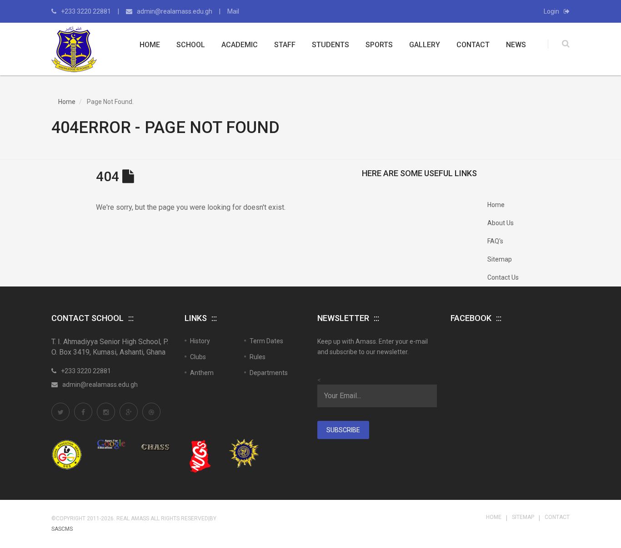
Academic (239, 44)
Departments (269, 372)
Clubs (198, 356)
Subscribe (343, 430)
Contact (473, 44)
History (200, 341)
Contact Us (503, 277)
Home (150, 44)
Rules (257, 356)
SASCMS (62, 529)
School (190, 44)
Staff (284, 44)
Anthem (202, 372)
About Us (500, 223)
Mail (233, 11)
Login (551, 11)
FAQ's (495, 241)
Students (330, 44)
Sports (379, 44)
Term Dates (266, 341)
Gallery (424, 44)
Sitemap (499, 259)
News (516, 44)
